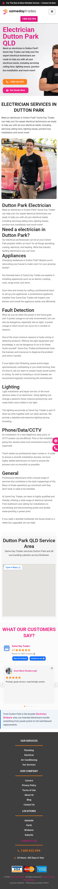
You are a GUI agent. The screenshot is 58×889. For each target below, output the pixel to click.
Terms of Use (47, 877)
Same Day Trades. (17, 877)
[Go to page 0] (24, 706)
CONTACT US (29, 840)
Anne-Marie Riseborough (25, 671)
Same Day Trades (21, 646)
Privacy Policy (29, 880)
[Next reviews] (55, 684)
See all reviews (20, 658)
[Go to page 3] (31, 706)
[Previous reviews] (2, 684)
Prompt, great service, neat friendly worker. (25, 682)
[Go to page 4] (33, 706)
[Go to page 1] (26, 706)
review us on (36, 658)
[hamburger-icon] (52, 11)
